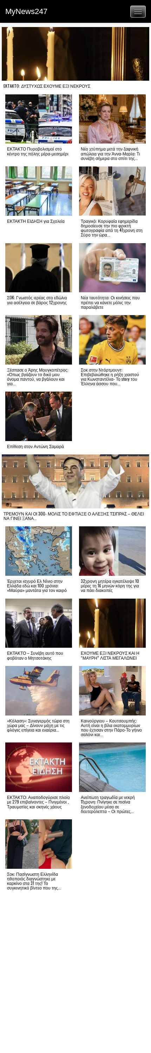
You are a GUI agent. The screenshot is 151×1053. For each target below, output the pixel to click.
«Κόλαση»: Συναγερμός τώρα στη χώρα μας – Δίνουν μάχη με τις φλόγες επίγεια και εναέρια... (38, 725)
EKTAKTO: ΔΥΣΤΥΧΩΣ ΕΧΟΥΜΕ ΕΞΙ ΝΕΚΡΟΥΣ (47, 86)
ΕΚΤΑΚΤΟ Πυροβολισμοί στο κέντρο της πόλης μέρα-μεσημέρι (37, 151)
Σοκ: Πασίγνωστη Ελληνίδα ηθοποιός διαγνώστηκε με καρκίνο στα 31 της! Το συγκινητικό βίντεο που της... (34, 881)
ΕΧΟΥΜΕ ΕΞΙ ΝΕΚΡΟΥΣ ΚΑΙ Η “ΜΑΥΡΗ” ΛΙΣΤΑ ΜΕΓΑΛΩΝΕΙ (110, 655)
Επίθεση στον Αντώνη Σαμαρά (35, 446)
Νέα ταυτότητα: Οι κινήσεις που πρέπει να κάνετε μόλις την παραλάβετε (110, 301)
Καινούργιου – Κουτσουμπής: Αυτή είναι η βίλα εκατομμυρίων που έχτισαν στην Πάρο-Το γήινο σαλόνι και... (111, 728)
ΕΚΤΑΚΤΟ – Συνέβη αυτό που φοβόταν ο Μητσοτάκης (35, 655)
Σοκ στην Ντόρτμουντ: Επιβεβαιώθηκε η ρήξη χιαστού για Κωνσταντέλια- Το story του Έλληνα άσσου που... (110, 377)
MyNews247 (26, 11)
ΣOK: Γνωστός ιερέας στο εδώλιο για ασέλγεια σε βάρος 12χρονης (37, 299)
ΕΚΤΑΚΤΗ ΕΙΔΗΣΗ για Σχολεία (36, 221)
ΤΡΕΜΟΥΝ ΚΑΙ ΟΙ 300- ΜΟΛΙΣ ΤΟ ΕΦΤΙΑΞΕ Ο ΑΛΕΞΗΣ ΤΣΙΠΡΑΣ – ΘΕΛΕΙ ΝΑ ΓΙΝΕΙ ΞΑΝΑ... (74, 516)
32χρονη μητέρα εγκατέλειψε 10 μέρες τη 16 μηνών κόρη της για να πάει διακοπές (110, 585)
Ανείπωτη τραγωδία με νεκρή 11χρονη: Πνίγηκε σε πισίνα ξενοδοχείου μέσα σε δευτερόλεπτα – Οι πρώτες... (108, 804)
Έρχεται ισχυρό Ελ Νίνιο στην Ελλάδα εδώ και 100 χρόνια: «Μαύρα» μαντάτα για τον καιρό (37, 585)
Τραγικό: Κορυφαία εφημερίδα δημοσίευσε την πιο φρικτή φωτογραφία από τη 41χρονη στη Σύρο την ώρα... (112, 228)
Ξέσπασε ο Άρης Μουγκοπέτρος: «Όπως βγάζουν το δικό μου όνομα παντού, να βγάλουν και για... (37, 377)
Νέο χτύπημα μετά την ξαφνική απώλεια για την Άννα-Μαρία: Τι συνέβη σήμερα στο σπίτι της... (110, 153)
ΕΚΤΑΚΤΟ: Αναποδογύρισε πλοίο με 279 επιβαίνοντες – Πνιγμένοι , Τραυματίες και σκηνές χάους (38, 801)
